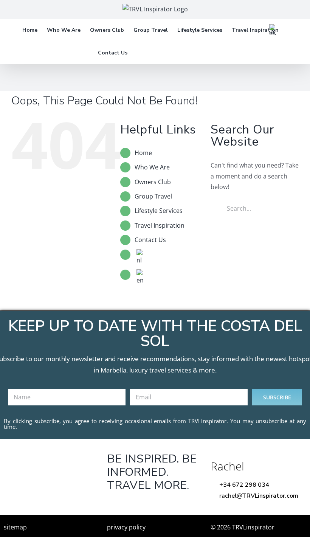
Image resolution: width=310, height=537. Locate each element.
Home (143, 153)
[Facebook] (114, 504)
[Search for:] (255, 207)
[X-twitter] (137, 504)
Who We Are (152, 167)
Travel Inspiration (159, 225)
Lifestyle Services (159, 210)
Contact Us (150, 240)
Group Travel (153, 196)
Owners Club (153, 182)
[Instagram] (161, 504)
